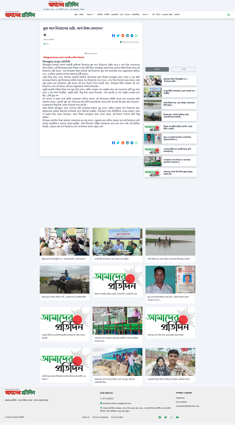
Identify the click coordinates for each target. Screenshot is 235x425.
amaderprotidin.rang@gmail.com (117, 403)
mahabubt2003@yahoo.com (187, 406)
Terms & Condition (100, 417)
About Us (86, 417)
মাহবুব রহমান (180, 398)
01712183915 (108, 398)
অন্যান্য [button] (145, 14)
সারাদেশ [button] (90, 14)
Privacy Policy (117, 417)
